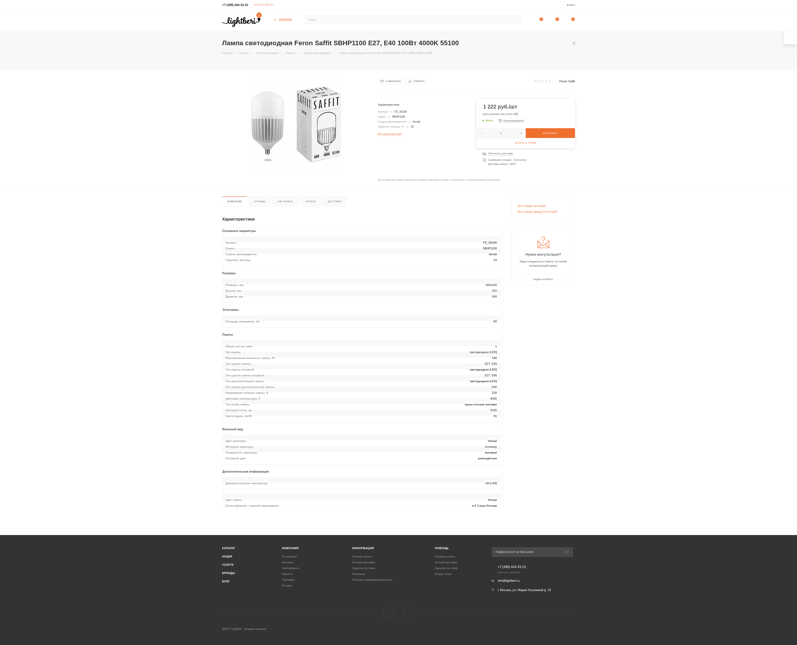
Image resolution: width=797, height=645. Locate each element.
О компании (289, 556)
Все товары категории (532, 205)
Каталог (228, 548)
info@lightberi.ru (509, 580)
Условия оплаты (362, 556)
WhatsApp (409, 612)
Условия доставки (363, 562)
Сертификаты (290, 568)
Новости (287, 574)
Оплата (311, 201)
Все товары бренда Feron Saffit (537, 211)
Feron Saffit (567, 81)
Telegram (398, 612)
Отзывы (259, 201)
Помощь (442, 548)
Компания (290, 548)
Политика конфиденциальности (372, 579)
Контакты (288, 562)
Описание (234, 201)
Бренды (228, 573)
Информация (363, 548)
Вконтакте (388, 612)
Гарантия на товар (363, 568)
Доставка (334, 201)
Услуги (227, 564)
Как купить (285, 201)
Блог (226, 581)
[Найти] (516, 19)
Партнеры (288, 579)
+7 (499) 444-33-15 (235, 5)
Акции (227, 556)
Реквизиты (358, 574)
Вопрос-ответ (443, 574)
